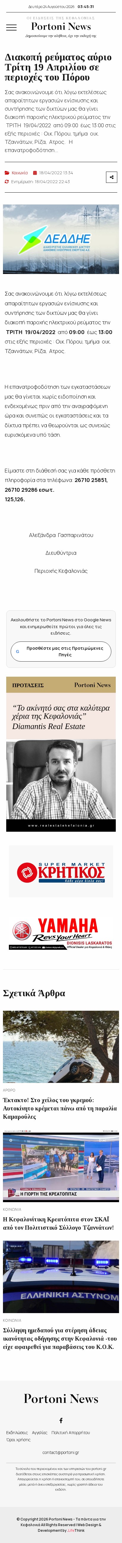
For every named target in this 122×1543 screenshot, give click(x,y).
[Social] (61, 1420)
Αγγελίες (39, 1432)
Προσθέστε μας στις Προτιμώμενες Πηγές (59, 651)
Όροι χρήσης (18, 1439)
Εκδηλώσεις (17, 1432)
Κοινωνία (20, 172)
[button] (11, 27)
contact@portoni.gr (61, 1452)
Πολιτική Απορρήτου (71, 1432)
